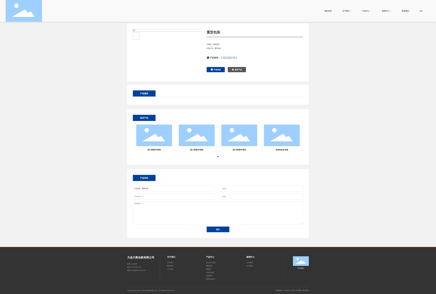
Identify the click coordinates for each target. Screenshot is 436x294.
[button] (218, 156)
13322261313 (229, 57)
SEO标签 (298, 290)
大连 (292, 290)
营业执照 (305, 290)
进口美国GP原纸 (154, 150)
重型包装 (218, 48)
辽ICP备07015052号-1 (166, 290)
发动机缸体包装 (282, 150)
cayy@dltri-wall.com (138, 270)
